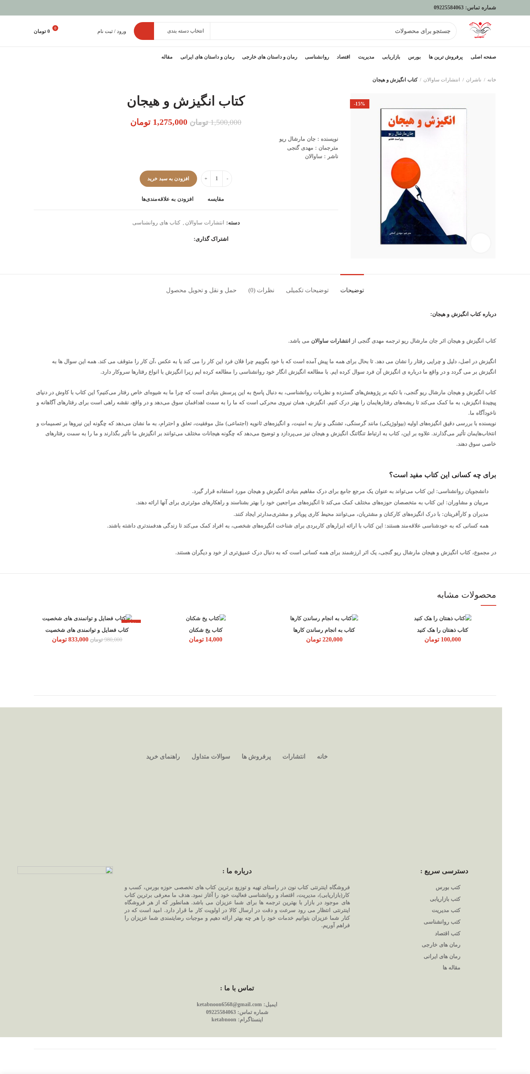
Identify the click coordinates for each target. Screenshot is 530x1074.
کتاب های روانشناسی (156, 223)
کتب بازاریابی (445, 899)
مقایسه (216, 199)
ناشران (474, 80)
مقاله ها (452, 968)
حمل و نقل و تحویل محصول (201, 290)
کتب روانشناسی (442, 922)
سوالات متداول (211, 756)
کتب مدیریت (446, 910)
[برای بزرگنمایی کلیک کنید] (480, 243)
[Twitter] (177, 239)
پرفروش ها (256, 756)
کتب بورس (448, 887)
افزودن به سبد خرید (168, 178)
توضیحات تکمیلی (307, 290)
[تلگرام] (148, 239)
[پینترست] (167, 239)
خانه (491, 80)
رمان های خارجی (441, 945)
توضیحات (352, 290)
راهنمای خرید (163, 756)
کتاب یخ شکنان (206, 630)
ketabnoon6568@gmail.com (229, 1004)
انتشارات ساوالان (441, 80)
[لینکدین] (158, 239)
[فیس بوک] (187, 239)
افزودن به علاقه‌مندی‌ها (168, 199)
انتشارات (293, 756)
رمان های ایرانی (442, 956)
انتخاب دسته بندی (185, 31)
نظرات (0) (261, 290)
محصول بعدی (38, 80)
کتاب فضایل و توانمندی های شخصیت (87, 630)
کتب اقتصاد (448, 933)
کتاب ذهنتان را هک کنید (442, 630)
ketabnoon (223, 1019)
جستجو (144, 31)
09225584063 (449, 7)
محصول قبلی (53, 80)
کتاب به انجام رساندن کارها (324, 630)
